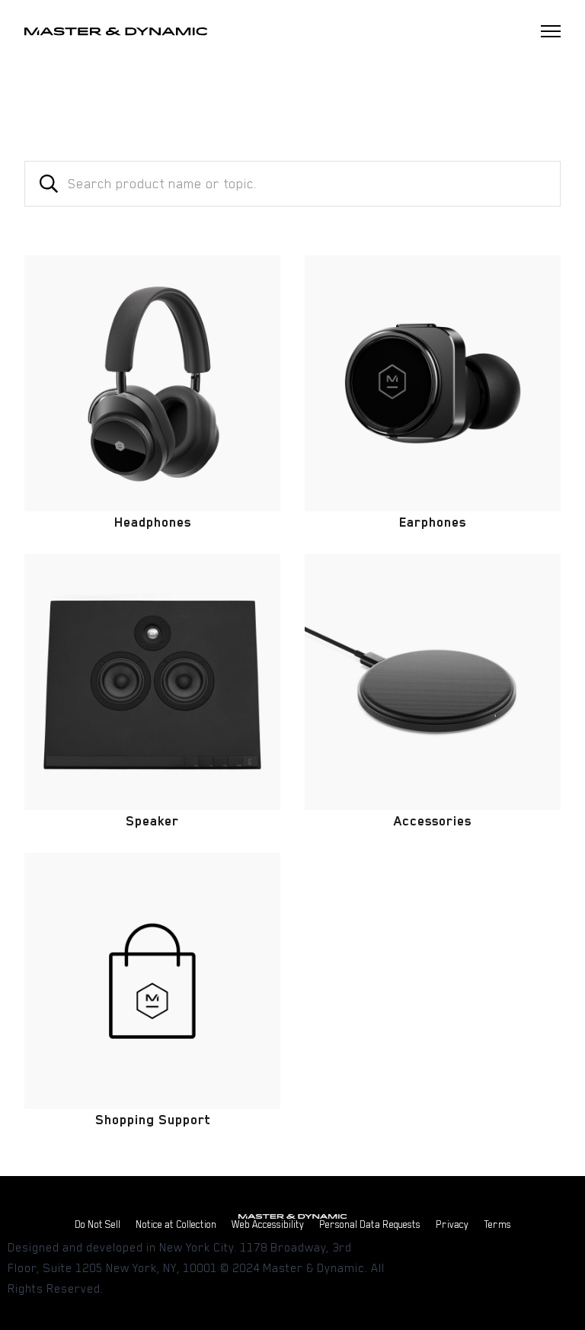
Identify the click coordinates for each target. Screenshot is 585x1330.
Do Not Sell (97, 1224)
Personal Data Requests (369, 1224)
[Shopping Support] (152, 981)
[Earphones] (433, 383)
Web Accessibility (268, 1224)
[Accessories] (433, 682)
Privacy (452, 1224)
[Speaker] (152, 682)
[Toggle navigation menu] (551, 31)
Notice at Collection (176, 1224)
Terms (497, 1224)
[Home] (115, 31)
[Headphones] (152, 383)
